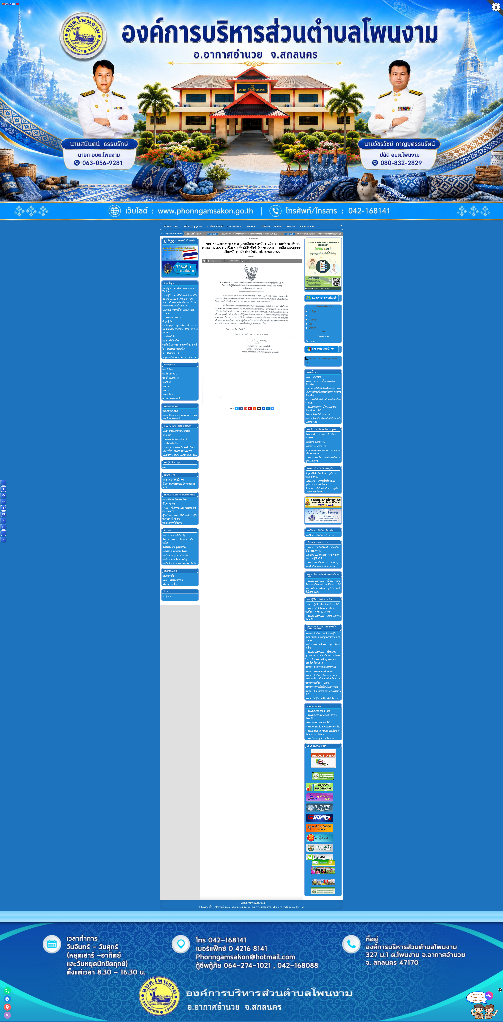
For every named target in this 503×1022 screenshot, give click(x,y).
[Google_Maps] (7, 1007)
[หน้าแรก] (3, 489)
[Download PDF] (242, 260)
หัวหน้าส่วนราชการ (170, 377)
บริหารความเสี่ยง (169, 584)
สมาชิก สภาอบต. (169, 373)
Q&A (164, 467)
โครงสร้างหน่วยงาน (170, 353)
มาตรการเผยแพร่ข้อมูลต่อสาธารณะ (320, 666)
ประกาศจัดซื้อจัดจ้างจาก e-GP (318, 414)
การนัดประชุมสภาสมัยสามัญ (174, 551)
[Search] (341, 225)
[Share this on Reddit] (254, 408)
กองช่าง (165, 390)
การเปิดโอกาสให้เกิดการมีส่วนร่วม (319, 535)
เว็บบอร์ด (278, 226)
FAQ (302, 907)
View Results (323, 336)
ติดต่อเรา (266, 226)
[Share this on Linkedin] (268, 408)
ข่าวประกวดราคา (234, 226)
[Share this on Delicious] (272, 408)
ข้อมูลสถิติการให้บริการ (172, 522)
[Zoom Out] (223, 260)
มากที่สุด (312, 311)
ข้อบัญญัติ (166, 435)
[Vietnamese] (17, 3)
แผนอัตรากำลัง (168, 336)
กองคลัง (165, 386)
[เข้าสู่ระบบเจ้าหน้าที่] (3, 520)
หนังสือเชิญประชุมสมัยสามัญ (174, 547)
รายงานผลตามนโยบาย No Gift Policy (321, 562)
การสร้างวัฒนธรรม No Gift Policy (320, 566)
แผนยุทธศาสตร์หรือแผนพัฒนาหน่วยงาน (179, 455)
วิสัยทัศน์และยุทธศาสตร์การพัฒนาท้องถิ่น (180, 344)
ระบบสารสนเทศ (307, 226)
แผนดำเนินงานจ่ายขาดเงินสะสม (176, 430)
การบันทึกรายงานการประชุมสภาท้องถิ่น (179, 563)
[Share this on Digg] (263, 408)
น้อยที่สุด (312, 328)
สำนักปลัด (166, 382)
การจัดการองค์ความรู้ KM (316, 446)
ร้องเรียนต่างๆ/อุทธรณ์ (192, 226)
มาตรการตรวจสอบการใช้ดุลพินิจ (319, 671)
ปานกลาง (313, 319)
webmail (291, 226)
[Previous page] (204, 260)
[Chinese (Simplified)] (3, 3)
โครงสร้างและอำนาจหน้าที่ (173, 348)
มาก (310, 315)
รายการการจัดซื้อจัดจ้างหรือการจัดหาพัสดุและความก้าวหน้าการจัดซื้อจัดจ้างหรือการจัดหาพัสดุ (323, 392)
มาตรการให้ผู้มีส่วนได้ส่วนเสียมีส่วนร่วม (321, 698)
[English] (7, 3)
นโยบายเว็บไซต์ (279, 907)
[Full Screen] (246, 260)
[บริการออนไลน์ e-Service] (3, 495)
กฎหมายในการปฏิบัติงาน (173, 479)
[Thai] (14, 3)
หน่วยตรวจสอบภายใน (171, 398)
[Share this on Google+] (245, 408)
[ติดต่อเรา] (3, 514)
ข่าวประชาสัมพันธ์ (215, 226)
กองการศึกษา (168, 394)
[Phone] (7, 990)
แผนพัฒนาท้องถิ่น (170, 443)
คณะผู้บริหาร (168, 369)
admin (252, 256)
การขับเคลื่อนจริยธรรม (315, 441)
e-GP (3, 507)
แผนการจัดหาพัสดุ (313, 377)
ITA (176, 226)
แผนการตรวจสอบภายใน (172, 580)
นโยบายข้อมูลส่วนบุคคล (261, 907)
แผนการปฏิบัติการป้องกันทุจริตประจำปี (322, 604)
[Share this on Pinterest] (250, 408)
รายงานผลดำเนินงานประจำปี (174, 439)
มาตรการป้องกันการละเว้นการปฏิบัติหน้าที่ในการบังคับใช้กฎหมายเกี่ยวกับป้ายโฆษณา (322, 637)
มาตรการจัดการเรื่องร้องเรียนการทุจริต (321, 686)
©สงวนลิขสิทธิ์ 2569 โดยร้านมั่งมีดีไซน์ (215, 907)
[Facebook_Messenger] (7, 998)
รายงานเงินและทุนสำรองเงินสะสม (319, 738)
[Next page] (208, 260)
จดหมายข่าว (252, 226)
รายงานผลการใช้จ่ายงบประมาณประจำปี (322, 726)
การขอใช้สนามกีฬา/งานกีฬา (174, 499)
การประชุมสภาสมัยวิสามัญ (173, 535)
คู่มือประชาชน (168, 503)
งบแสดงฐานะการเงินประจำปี (317, 722)
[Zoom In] (227, 260)
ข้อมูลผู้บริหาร (168, 321)
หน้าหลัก (167, 226)
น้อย (310, 323)
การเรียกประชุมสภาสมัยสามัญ (175, 555)
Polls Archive (311, 340)
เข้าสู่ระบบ (166, 596)
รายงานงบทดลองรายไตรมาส (317, 711)
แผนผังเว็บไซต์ (293, 907)
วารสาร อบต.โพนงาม (171, 317)
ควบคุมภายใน (168, 575)
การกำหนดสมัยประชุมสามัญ (174, 559)
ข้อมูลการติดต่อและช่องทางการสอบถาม (179, 357)
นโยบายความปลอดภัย (241, 907)
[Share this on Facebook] (241, 408)
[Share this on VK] (259, 408)
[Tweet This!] (237, 408)
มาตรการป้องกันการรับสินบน (317, 682)
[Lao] (10, 3)
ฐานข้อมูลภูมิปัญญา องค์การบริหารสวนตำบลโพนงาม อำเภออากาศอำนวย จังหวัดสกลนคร (180, 329)
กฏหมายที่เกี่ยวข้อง (170, 340)
